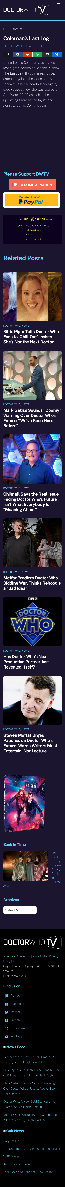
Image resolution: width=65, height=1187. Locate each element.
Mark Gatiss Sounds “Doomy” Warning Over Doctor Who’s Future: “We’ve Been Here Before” (32, 418)
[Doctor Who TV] (26, 13)
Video (39, 46)
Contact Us (24, 956)
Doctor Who (13, 46)
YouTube (16, 1036)
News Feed (16, 1047)
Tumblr (15, 1020)
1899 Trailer (11, 1156)
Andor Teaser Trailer (17, 1164)
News (29, 46)
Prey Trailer (11, 1141)
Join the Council (32, 239)
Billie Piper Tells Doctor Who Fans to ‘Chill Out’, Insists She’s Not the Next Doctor (31, 336)
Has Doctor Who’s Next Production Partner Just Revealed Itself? (26, 662)
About (16, 961)
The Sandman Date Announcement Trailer (31, 1148)
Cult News (15, 1131)
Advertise (9, 956)
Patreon (16, 995)
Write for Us (40, 956)
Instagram (17, 1028)
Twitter (15, 1012)
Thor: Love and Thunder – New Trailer (28, 1172)
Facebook (17, 1003)
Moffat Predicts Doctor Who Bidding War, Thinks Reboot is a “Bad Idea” (32, 583)
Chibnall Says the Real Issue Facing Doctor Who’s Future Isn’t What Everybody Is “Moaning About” (31, 501)
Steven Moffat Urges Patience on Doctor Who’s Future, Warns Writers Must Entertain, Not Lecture (30, 743)
